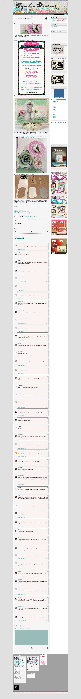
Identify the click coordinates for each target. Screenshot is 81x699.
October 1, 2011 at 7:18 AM (21, 382)
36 (47, 537)
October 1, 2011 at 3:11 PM (21, 500)
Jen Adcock (19, 495)
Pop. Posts (57, 122)
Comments (53, 122)
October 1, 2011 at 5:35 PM (21, 517)
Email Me (45, 14)
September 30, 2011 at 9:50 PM (22, 323)
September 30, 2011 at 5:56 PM (22, 265)
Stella (18, 615)
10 (47, 318)
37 (47, 546)
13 (47, 343)
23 (47, 426)
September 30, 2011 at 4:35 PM (22, 249)
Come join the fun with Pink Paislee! (23, 19)
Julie (18, 260)
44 (47, 606)
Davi (18, 284)
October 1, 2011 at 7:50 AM (21, 389)
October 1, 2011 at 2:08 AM (21, 365)
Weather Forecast (57, 97)
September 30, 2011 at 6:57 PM (22, 273)
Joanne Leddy (20, 301)
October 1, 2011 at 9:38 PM (21, 550)
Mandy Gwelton (20, 243)
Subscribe (49, 14)
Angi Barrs (19, 368)
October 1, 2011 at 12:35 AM (22, 355)
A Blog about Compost (56, 103)
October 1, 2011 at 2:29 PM (21, 492)
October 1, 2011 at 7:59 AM (21, 397)
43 (47, 597)
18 (47, 385)
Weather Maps (61, 97)
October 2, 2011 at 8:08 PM (21, 611)
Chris (18, 359)
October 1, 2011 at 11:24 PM (22, 558)
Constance (19, 343)
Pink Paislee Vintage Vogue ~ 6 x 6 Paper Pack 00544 (22, 212)
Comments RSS (64, 0)
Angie (54, 106)
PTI (38, 23)
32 (47, 504)
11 (47, 326)
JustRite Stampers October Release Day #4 (37, 35)
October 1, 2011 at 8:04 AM (21, 407)
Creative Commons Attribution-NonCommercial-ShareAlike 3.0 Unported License (19, 662)
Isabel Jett (19, 546)
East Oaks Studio (56, 119)
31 (47, 495)
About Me (18, 14)
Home (15, 14)
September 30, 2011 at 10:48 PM (22, 340)
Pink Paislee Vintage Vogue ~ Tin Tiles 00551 (30, 216)
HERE (17, 36)
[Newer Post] (15, 232)
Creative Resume (23, 14)
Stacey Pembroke (20, 310)
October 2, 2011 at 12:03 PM (22, 603)
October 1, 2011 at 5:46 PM (21, 526)
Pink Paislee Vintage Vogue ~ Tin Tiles (41, 133)
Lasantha (33, 692)
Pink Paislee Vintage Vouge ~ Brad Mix (22, 136)
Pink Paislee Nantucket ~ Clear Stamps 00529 (21, 211)
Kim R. (19, 571)
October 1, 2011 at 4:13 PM (21, 508)
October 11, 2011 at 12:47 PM (22, 620)
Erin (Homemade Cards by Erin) (22, 318)
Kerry (19, 410)
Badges (37, 14)
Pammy (19, 459)
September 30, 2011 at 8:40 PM (22, 298)
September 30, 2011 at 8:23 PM (22, 290)
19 (47, 393)
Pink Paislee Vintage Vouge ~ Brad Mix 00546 (21, 215)
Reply (46, 249)
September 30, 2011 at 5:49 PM (22, 257)
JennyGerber (19, 334)
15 (47, 359)
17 (47, 376)
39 (47, 561)
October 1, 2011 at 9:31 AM (21, 415)
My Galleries (29, 14)
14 (47, 351)
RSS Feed (61, 692)
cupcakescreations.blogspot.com (19, 665)
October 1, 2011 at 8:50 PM (21, 542)
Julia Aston (19, 376)
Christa (54, 114)
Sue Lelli (19, 579)
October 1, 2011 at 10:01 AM (22, 423)
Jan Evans (19, 467)
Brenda (19, 487)
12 (47, 334)
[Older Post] (47, 232)
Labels (61, 99)
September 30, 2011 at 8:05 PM (22, 281)
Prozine (26, 692)
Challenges (57, 99)
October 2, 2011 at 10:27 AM (22, 594)
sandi (18, 529)
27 (47, 459)
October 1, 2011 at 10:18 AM (22, 430)
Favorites (52, 99)
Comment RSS (65, 692)
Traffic (65, 122)
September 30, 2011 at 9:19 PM (22, 314)
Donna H (19, 418)
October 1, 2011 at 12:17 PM (22, 456)
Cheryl (19, 537)
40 (47, 571)
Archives (63, 99)
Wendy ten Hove (20, 475)
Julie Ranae (19, 252)
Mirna (19, 597)
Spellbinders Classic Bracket (41, 218)
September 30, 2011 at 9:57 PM (22, 331)
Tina (18, 520)
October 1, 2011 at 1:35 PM (21, 484)
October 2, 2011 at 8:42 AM (21, 584)
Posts (29, 675)
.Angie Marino (55, 101)
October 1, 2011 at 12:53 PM (22, 464)
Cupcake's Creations (17, 692)
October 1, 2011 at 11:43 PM (22, 568)
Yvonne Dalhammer (20, 606)
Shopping (61, 122)
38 (47, 553)
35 (47, 529)
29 (47, 475)
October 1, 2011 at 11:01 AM (22, 448)
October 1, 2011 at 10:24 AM (22, 439)
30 (47, 487)
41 (47, 579)
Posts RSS (58, 0)
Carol (54, 109)
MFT (33, 23)
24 (47, 434)
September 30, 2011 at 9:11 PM (22, 306)
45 (45, 19)
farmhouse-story (20, 451)
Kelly (18, 269)
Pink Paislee (36, 23)
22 (47, 418)
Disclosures (40, 14)
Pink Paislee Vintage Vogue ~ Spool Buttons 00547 (22, 213)
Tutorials (33, 14)
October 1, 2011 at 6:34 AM (21, 373)
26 (47, 451)
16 (47, 368)
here (37, 669)
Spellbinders (40, 23)
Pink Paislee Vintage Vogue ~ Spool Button (27, 137)
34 (47, 520)
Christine (54, 116)
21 (47, 410)
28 (47, 467)
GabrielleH (19, 434)
